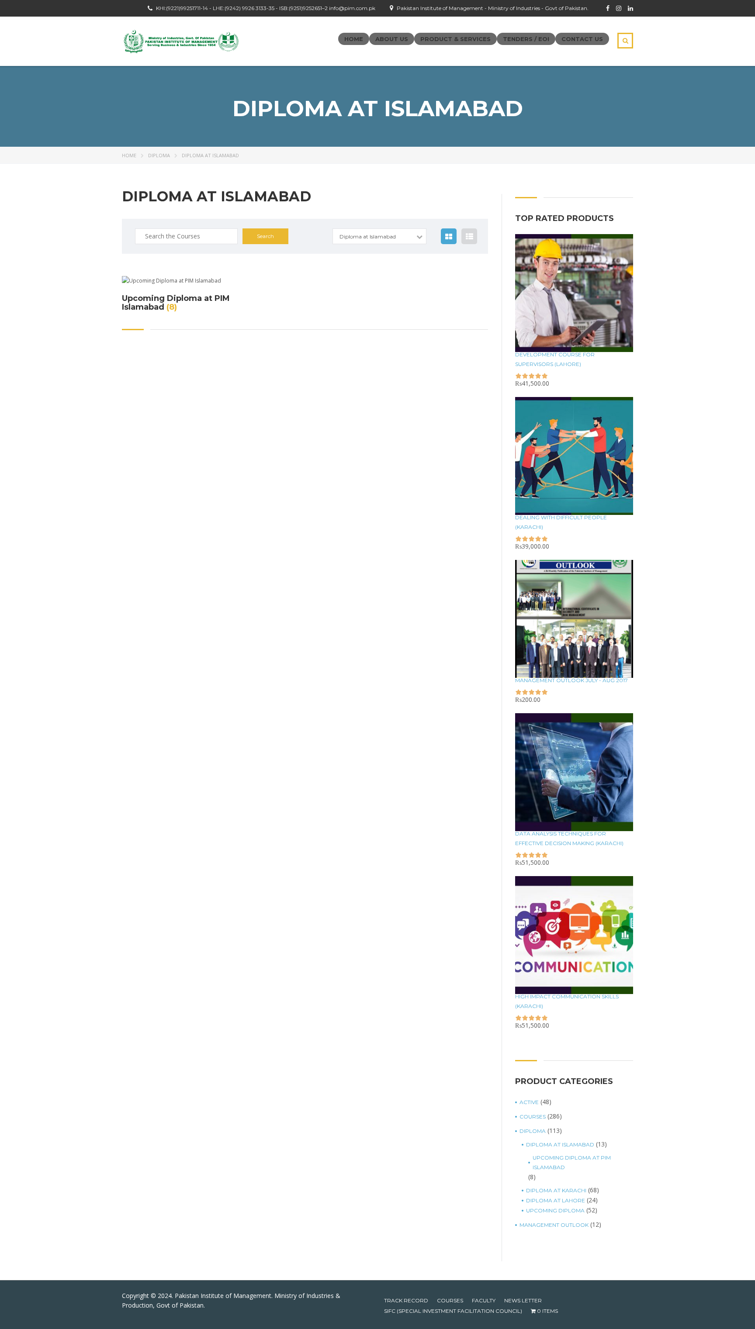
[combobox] (379, 236)
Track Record (406, 1300)
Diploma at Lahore (555, 1200)
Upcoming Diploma (555, 1210)
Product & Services (455, 38)
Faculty (483, 1300)
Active (529, 1102)
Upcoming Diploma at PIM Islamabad (572, 1162)
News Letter (523, 1300)
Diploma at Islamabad (560, 1144)
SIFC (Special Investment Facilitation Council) (453, 1311)
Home (353, 38)
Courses (532, 1116)
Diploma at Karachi (556, 1190)
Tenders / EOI (526, 38)
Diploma (159, 155)
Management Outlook (554, 1225)
